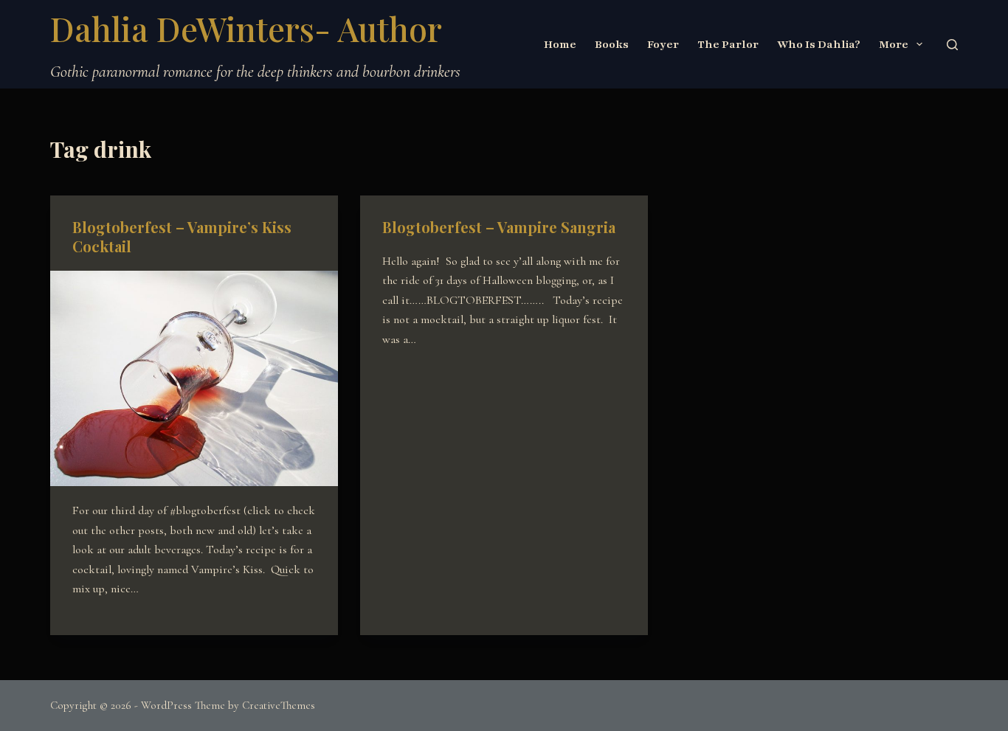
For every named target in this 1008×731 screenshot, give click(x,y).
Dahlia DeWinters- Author (246, 28)
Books (612, 44)
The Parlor (728, 44)
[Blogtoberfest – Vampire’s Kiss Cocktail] (194, 378)
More (893, 44)
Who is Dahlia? (818, 44)
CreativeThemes (278, 705)
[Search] (952, 44)
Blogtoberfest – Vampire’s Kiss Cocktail (181, 236)
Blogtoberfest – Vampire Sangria (498, 227)
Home (560, 44)
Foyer (663, 44)
